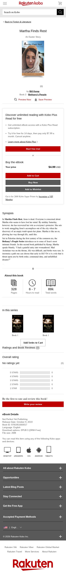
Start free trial (33, 149)
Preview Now (24, 99)
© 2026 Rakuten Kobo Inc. (16, 536)
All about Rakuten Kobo (17, 468)
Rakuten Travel (14, 551)
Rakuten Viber (27, 547)
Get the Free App (13, 506)
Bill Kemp (34, 91)
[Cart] (60, 3)
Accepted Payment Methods (19, 517)
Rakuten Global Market (48, 547)
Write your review (33, 404)
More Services (32, 551)
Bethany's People (37, 94)
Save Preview (45, 99)
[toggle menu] (5, 3)
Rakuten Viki (11, 547)
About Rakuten (49, 551)
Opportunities (11, 477)
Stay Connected (12, 496)
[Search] (60, 12)
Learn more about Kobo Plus (22, 141)
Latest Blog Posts (13, 487)
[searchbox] (33, 12)
